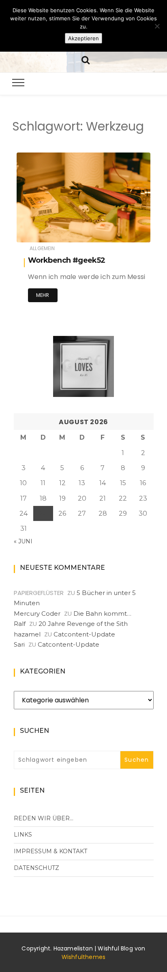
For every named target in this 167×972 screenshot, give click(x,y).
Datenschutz (36, 868)
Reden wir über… (43, 818)
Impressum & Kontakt (50, 851)
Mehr (42, 295)
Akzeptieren (83, 38)
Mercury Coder (37, 613)
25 (43, 513)
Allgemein (42, 248)
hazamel (52, 230)
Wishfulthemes (84, 957)
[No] (157, 26)
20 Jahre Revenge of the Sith (83, 624)
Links (23, 834)
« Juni (23, 541)
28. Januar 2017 (121, 230)
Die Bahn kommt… (102, 613)
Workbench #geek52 (66, 260)
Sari (19, 644)
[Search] (85, 59)
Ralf (20, 624)
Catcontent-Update (84, 634)
